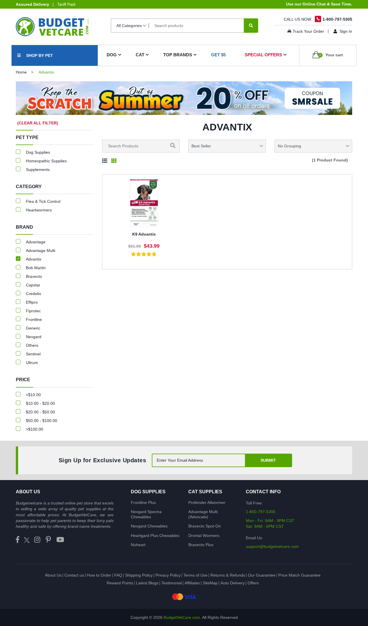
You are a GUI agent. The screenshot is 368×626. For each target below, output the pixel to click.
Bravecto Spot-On (204, 526)
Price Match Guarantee (299, 575)
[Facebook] (17, 540)
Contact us (74, 575)
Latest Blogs (147, 583)
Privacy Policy (168, 575)
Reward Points (120, 583)
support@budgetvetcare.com (272, 546)
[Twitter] (27, 540)
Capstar (33, 285)
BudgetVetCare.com (182, 617)
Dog (112, 54)
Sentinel (33, 354)
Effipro (32, 302)
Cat (140, 54)
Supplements (38, 169)
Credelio (33, 293)
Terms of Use (195, 575)
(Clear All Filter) (37, 123)
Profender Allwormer (206, 502)
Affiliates (192, 583)
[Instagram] (37, 540)
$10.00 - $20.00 (40, 403)
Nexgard (33, 336)
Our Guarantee (261, 575)
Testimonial (171, 583)
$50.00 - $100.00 (41, 420)
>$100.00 (34, 429)
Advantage (35, 242)
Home (21, 72)
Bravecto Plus (200, 544)
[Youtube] (60, 540)
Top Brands (177, 54)
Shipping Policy (139, 575)
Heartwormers (39, 210)
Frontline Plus (143, 502)
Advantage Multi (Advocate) (203, 514)
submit (268, 460)
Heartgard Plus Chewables (155, 535)
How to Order (99, 575)
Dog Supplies (38, 152)
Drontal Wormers (203, 535)
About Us (53, 575)
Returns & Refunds (227, 575)
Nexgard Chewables (149, 526)
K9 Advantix (144, 234)
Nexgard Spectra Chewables (146, 514)
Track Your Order (308, 31)
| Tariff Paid (45, 4)
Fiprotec (33, 311)
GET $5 (218, 54)
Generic (33, 328)
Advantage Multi (40, 250)
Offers (253, 583)
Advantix (33, 259)
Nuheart (138, 544)
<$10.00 (33, 394)
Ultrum (32, 362)
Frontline (34, 319)
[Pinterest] (48, 540)
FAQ (118, 575)
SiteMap (210, 583)
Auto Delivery (233, 583)
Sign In (345, 31)
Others (32, 345)
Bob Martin (36, 267)
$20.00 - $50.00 (40, 412)
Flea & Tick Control (43, 201)
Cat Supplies (205, 491)
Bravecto (34, 276)
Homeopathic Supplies (46, 161)
